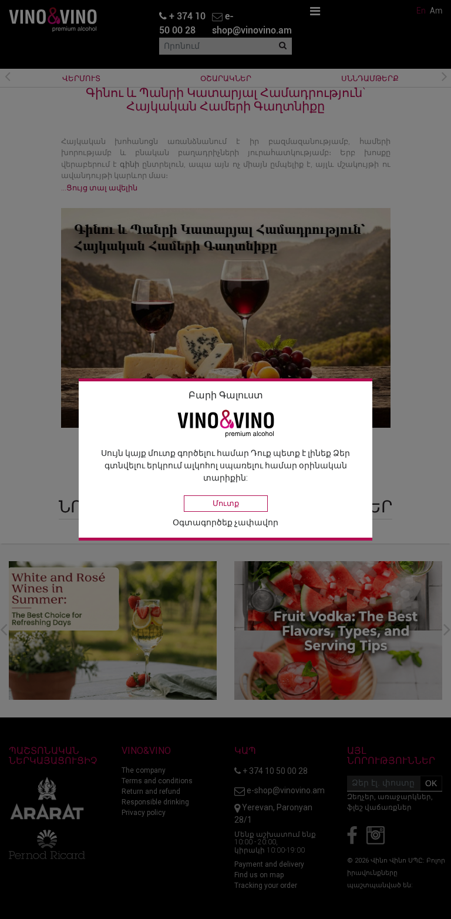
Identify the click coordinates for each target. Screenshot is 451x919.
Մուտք (226, 503)
